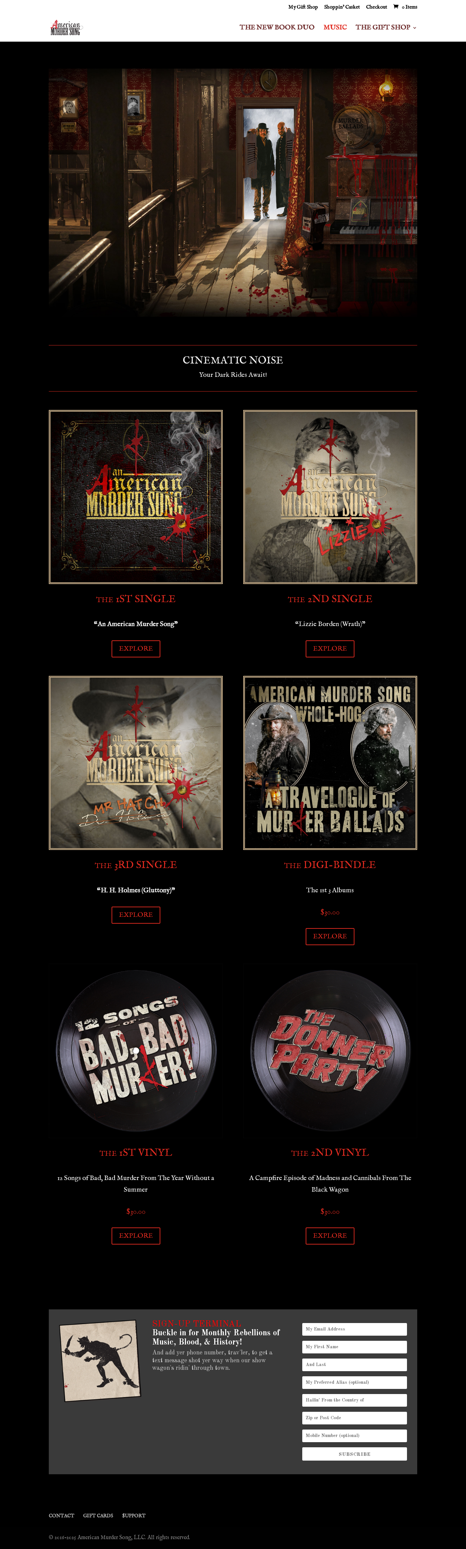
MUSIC (335, 28)
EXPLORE (136, 648)
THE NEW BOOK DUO (277, 28)
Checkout (376, 7)
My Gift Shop (303, 7)
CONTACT (61, 1516)
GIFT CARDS (98, 1516)
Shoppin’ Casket (342, 7)
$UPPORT (134, 1516)
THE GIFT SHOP (383, 28)
